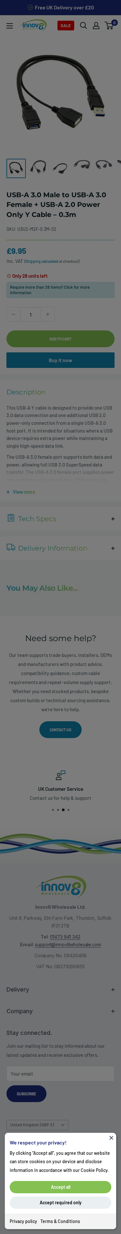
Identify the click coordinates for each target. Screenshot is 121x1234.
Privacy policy (23, 1221)
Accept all (60, 1187)
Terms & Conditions (60, 1221)
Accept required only (61, 1202)
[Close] (111, 1138)
